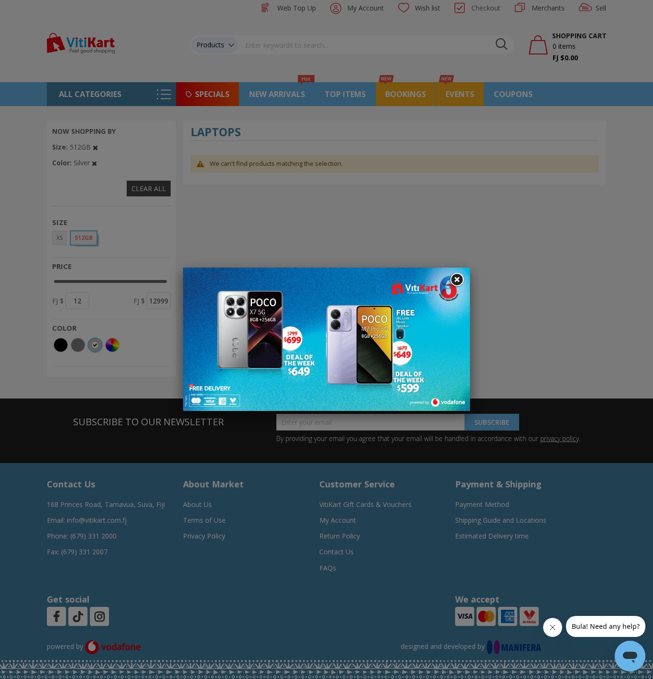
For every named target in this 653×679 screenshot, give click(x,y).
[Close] (456, 280)
